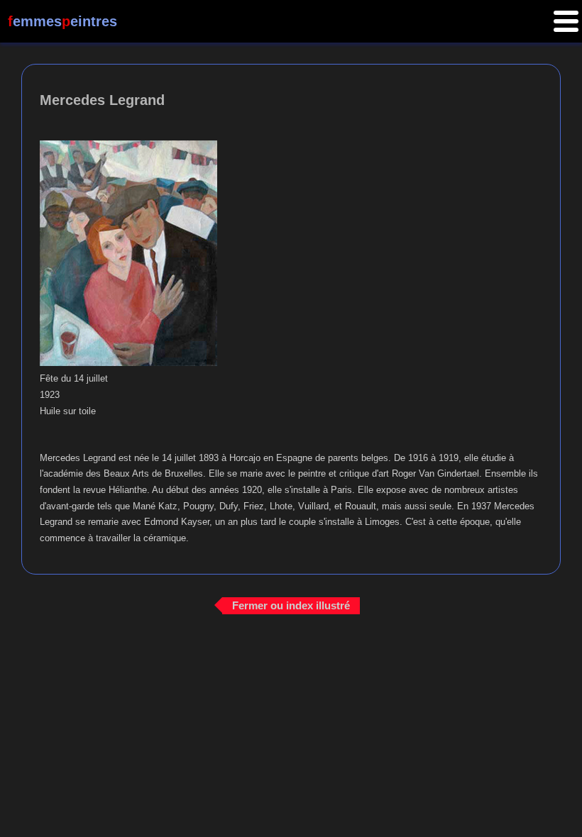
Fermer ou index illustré (291, 605)
